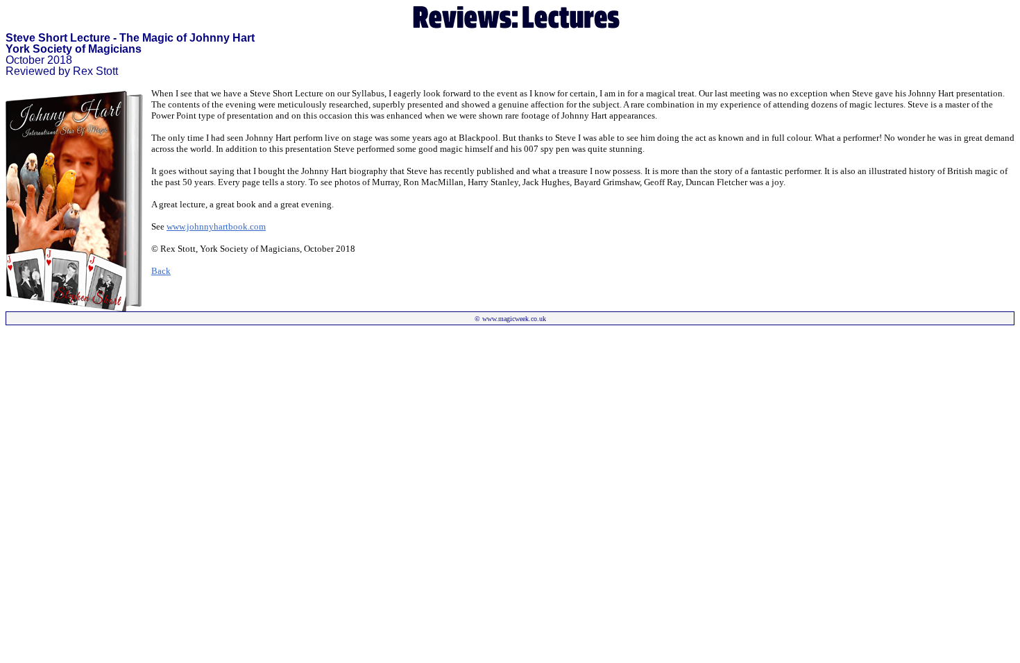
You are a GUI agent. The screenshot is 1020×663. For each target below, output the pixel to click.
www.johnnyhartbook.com (216, 226)
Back (161, 271)
